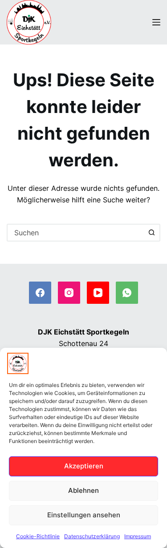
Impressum (137, 536)
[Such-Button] (151, 233)
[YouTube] (98, 293)
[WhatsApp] (127, 293)
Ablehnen (83, 490)
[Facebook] (40, 293)
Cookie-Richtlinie (38, 536)
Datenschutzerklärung (92, 536)
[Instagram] (69, 293)
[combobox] (75, 233)
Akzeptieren (83, 466)
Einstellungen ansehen (83, 515)
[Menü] (156, 22)
